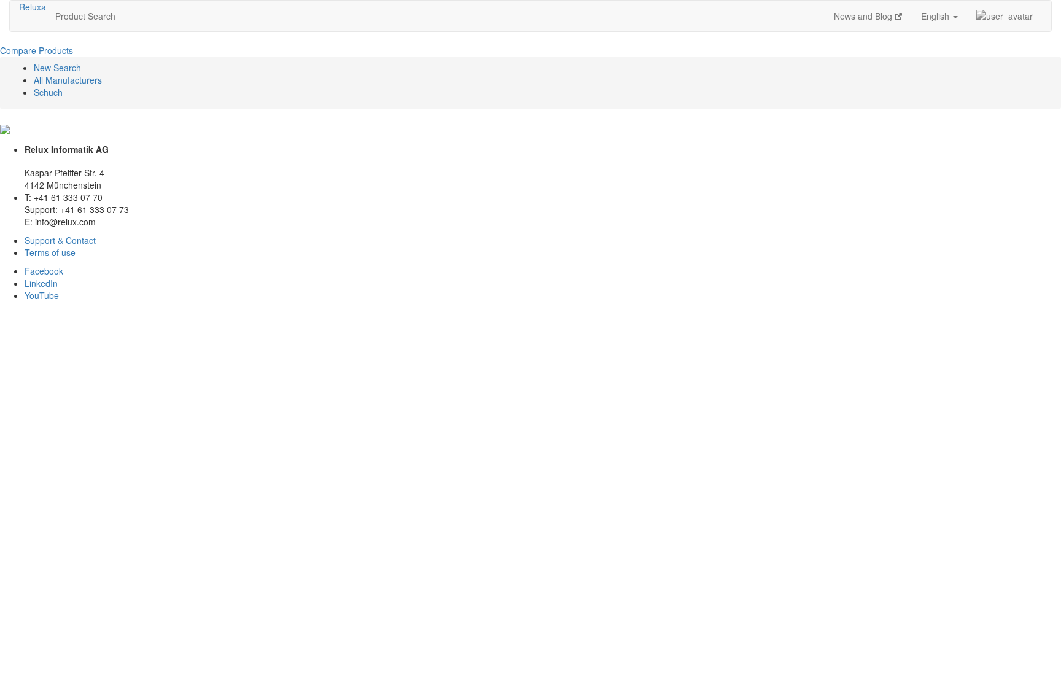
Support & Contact (60, 240)
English (936, 16)
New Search (57, 67)
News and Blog (864, 16)
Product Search (85, 16)
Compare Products (36, 50)
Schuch (48, 92)
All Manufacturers (68, 80)
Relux (30, 7)
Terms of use (50, 252)
